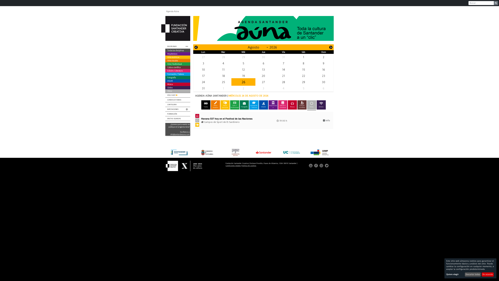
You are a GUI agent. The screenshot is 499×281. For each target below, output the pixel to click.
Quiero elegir (452, 274)
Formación (172, 114)
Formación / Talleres (175, 74)
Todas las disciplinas (175, 50)
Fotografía (171, 77)
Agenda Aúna (172, 11)
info (327, 120)
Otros (169, 91)
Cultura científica (174, 67)
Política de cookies (248, 166)
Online (170, 87)
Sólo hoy (171, 95)
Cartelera (172, 105)
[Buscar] (496, 3)
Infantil (170, 80)
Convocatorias (174, 100)
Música (170, 84)
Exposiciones (173, 109)
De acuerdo (487, 274)
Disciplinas (172, 46)
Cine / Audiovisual (174, 64)
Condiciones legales (233, 166)
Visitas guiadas (174, 119)
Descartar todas (472, 274)
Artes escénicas (173, 57)
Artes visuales (172, 60)
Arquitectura (172, 53)
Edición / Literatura (175, 70)
